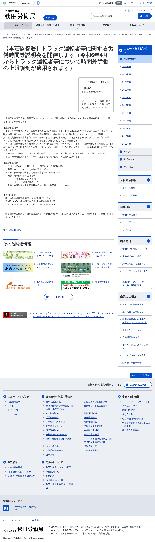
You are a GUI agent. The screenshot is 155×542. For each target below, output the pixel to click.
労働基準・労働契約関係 (95, 401)
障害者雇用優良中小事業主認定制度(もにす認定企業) (135, 321)
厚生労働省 (147, 3)
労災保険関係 (52, 417)
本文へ (130, 10)
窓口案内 (12, 462)
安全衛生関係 (52, 413)
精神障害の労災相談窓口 (134, 264)
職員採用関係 (52, 471)
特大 (132, 3)
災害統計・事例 (129, 406)
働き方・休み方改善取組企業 (135, 346)
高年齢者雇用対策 (54, 426)
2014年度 (126, 128)
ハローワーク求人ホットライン (135, 273)
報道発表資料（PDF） (14, 230)
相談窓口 (125, 241)
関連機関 (125, 206)
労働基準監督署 (129, 215)
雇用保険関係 (90, 422)
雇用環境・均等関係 (55, 422)
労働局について (54, 462)
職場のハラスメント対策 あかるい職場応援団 (135, 283)
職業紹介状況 (128, 410)
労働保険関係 (90, 413)
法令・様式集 (128, 188)
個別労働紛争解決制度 (132, 418)
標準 (118, 3)
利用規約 (36, 520)
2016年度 (126, 113)
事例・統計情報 (130, 396)
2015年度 (126, 120)
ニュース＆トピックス (136, 50)
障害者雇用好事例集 (132, 363)
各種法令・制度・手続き (59, 396)
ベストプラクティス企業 (134, 355)
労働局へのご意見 (138, 384)
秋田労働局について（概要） (59, 467)
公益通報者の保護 (54, 450)
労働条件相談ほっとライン (135, 249)
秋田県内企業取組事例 (133, 304)
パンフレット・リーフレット (136, 401)
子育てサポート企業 (132, 330)
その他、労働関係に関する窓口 (21, 477)
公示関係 (50, 454)
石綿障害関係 (90, 417)
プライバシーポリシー (16, 520)
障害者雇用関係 (91, 434)
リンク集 (126, 229)
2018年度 (126, 97)
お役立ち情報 (128, 180)
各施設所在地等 (15, 467)
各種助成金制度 (91, 430)
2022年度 (126, 66)
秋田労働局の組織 (54, 480)
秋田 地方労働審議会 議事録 (59, 486)
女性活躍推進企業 (130, 337)
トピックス (129, 159)
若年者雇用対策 (53, 401)
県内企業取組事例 (130, 430)
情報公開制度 (90, 446)
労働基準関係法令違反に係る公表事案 (136, 424)
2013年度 (126, 136)
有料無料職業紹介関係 (56, 434)
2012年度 (126, 144)
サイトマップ (145, 10)
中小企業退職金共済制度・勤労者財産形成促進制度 (98, 440)
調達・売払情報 (129, 195)
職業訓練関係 (52, 430)
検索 (146, 16)
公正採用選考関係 (92, 450)
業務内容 (50, 476)
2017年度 (126, 105)
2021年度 (126, 74)
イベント (128, 151)
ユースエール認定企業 (133, 312)
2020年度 (126, 82)
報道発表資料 (130, 59)
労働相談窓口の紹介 (132, 256)
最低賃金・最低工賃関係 (95, 406)
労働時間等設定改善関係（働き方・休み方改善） (59, 407)
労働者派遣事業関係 (93, 426)
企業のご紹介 (128, 296)
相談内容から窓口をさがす (20, 471)
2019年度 (126, 90)
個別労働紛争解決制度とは (58, 439)
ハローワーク (128, 222)
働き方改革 (127, 414)
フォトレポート (131, 167)
